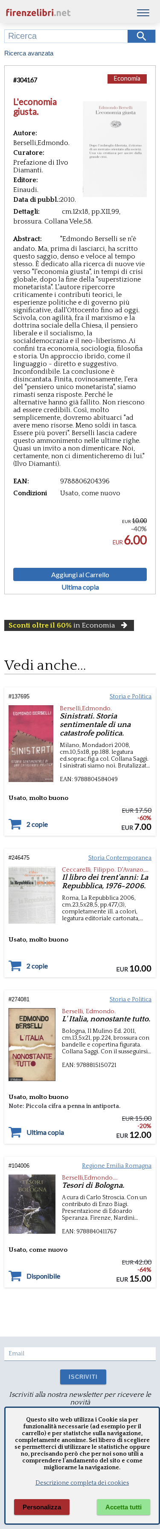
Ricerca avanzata (28, 53)
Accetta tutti (123, 1507)
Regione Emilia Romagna (116, 1166)
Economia (127, 78)
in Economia (62, 625)
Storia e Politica (130, 696)
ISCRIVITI (83, 1377)
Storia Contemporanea (119, 858)
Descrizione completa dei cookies (82, 1483)
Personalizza (42, 1507)
